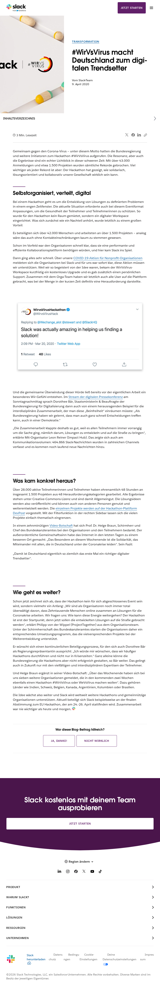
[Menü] (151, 7)
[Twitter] (127, 135)
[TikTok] (100, 872)
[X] (84, 872)
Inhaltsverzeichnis (19, 118)
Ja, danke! (59, 741)
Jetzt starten (132, 8)
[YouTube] (92, 872)
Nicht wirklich (96, 741)
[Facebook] (133, 135)
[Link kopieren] (145, 135)
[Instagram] (67, 872)
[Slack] (16, 8)
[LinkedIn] (139, 135)
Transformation (85, 41)
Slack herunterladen (36, 957)
